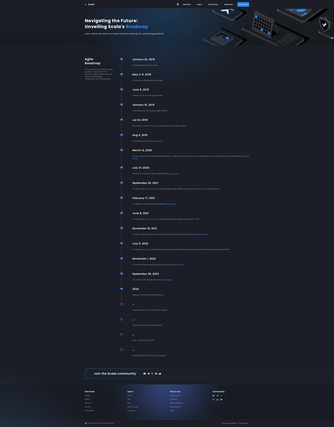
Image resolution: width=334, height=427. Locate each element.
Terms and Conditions (229, 423)
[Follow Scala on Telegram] (148, 373)
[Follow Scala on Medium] (156, 373)
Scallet (146, 249)
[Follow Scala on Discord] (144, 373)
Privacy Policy (243, 423)
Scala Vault (151, 189)
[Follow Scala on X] (152, 373)
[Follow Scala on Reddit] (160, 373)
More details (158, 141)
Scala (91, 4)
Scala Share (152, 219)
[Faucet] (179, 5)
